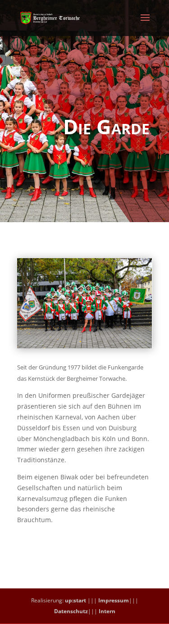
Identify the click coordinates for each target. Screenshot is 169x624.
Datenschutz (71, 611)
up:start (75, 600)
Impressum (113, 600)
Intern (107, 611)
